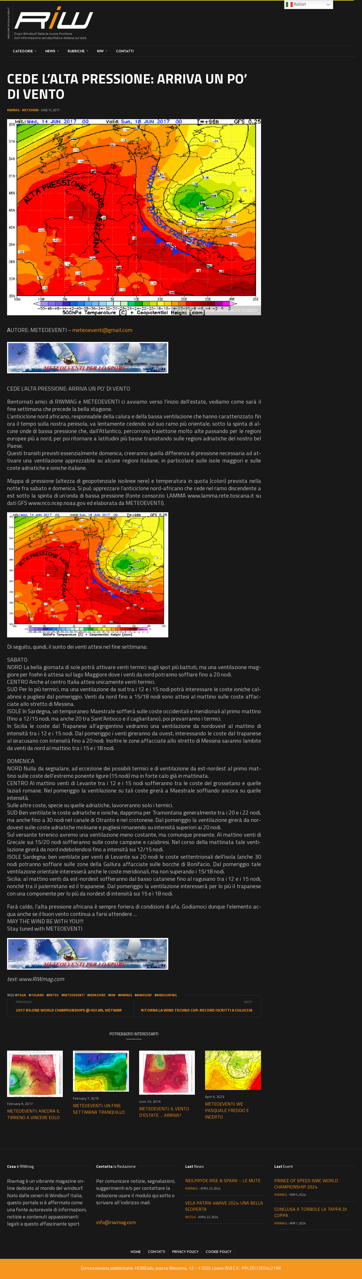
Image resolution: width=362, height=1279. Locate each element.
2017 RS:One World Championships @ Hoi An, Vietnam (69, 1010)
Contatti (124, 51)
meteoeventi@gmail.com (102, 329)
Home (136, 1251)
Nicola (190, 1217)
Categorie (23, 51)
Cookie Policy (218, 1251)
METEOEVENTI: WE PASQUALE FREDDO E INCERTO (227, 1110)
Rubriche (76, 51)
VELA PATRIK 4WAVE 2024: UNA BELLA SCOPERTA (224, 1205)
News (50, 51)
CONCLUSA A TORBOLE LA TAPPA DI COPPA (310, 1212)
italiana (37, 995)
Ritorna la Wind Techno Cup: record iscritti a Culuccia (196, 1010)
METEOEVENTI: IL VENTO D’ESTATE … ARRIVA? (164, 1112)
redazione (97, 995)
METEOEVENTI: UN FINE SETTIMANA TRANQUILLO (99, 1108)
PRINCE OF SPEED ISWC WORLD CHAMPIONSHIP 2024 (306, 1183)
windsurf (144, 995)
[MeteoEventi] (87, 358)
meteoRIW (30, 110)
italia (21, 995)
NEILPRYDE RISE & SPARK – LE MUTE (222, 1180)
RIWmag (13, 110)
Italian (299, 4)
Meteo (53, 995)
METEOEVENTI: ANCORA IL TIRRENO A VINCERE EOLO (33, 1114)
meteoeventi (74, 995)
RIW (100, 51)
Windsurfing (166, 995)
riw (112, 995)
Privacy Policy (185, 1251)
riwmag (126, 995)
